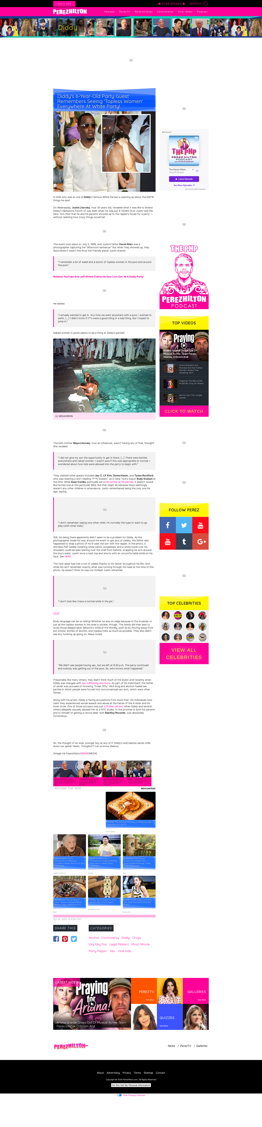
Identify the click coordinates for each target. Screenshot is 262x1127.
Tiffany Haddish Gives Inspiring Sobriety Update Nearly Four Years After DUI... (65, 782)
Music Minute (140, 944)
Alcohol (94, 938)
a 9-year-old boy (113, 706)
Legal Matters (119, 944)
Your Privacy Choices (134, 1095)
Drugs (137, 938)
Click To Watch (184, 411)
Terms (137, 1072)
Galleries (201, 1046)
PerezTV (124, 11)
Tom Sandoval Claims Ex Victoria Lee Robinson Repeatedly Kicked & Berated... (89, 782)
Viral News (185, 11)
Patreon (110, 11)
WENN (84, 753)
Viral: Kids (124, 951)
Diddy (126, 938)
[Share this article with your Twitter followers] (74, 939)
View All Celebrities (184, 653)
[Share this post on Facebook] (56, 939)
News (171, 1046)
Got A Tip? (64, 4)
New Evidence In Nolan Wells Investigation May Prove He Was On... (138, 781)
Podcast (202, 11)
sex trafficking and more (96, 683)
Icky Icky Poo (98, 944)
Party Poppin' (98, 951)
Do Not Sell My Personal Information (131, 1085)
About (100, 1072)
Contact (160, 1072)
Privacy (127, 1072)
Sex (112, 951)
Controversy (165, 11)
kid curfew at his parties (119, 481)
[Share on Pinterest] (65, 939)
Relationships (144, 11)
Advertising (113, 1072)
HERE (68, 556)
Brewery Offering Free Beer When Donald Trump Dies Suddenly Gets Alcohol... (114, 782)
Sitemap (148, 1072)
